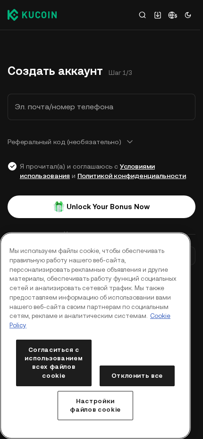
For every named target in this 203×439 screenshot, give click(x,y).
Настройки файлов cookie (95, 405)
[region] (95, 335)
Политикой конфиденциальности (131, 175)
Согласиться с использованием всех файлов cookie (54, 362)
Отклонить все (137, 375)
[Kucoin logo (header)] (32, 14)
